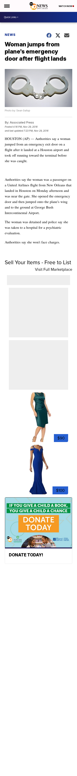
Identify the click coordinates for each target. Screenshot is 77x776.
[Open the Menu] (6, 6)
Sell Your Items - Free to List (38, 262)
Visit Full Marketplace (53, 269)
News (10, 35)
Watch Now (65, 6)
